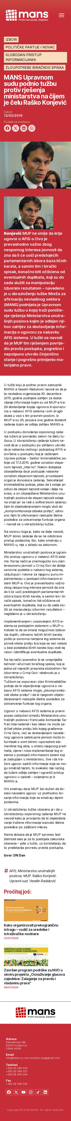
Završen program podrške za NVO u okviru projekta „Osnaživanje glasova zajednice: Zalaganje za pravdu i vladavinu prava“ (34, 976)
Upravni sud (18, 881)
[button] (7, 128)
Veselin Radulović (42, 881)
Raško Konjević (44, 876)
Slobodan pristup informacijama (23, 57)
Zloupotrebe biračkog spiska (35, 67)
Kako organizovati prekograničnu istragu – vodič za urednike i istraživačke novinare (31, 929)
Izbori (11, 39)
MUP (27, 876)
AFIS (12, 871)
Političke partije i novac (30, 47)
